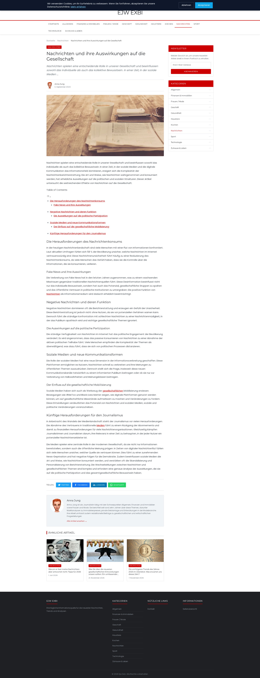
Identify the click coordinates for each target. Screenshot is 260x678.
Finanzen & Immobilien (88, 24)
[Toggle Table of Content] (48, 196)
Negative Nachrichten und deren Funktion (73, 211)
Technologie (55, 31)
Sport (197, 24)
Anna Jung (73, 500)
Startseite (53, 24)
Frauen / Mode (110, 24)
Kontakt (151, 609)
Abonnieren (191, 71)
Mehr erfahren (78, 6)
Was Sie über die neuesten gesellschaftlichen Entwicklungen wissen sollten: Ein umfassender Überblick (104, 573)
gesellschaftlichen (113, 390)
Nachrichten (183, 24)
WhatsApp (118, 485)
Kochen (169, 24)
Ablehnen (186, 5)
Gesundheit (141, 24)
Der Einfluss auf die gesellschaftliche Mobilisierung (81, 226)
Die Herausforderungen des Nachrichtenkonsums (77, 200)
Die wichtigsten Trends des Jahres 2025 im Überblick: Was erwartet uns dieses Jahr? (145, 571)
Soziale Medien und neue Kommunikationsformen (77, 222)
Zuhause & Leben (73, 31)
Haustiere (156, 24)
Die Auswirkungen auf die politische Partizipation (81, 215)
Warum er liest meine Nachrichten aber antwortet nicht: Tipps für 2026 (64, 570)
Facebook (83, 485)
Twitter (65, 485)
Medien (101, 425)
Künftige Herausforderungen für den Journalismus (78, 233)
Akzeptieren (204, 5)
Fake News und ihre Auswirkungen (72, 204)
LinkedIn (100, 485)
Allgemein (67, 24)
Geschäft (127, 24)
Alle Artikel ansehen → (77, 521)
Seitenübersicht (190, 609)
